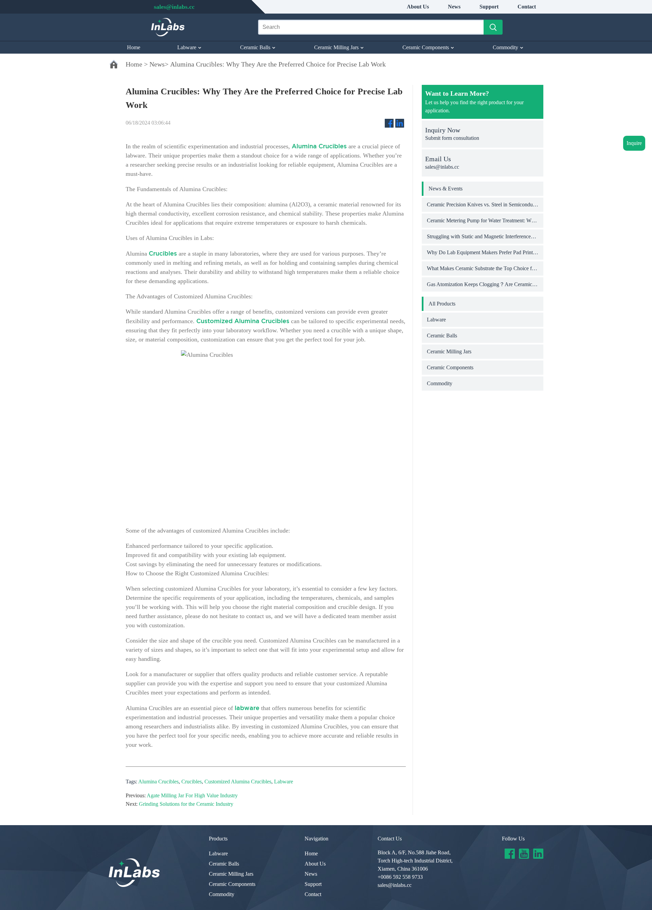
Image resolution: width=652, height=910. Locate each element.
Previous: (136, 795)
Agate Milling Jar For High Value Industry (192, 795)
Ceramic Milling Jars (336, 47)
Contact (527, 7)
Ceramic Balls (255, 47)
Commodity (505, 47)
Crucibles (191, 781)
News (454, 7)
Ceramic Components (425, 47)
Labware (186, 47)
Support (489, 7)
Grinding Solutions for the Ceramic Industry (186, 804)
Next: (132, 804)
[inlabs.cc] (134, 872)
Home (133, 47)
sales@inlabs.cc (395, 885)
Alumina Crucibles (158, 781)
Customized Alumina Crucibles (237, 781)
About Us (418, 7)
